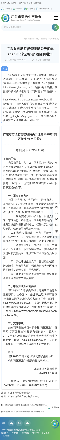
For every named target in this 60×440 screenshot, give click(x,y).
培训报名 (30, 8)
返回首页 (4, 433)
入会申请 (7, 8)
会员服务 (19, 8)
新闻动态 (44, 39)
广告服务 (45, 433)
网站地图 (15, 433)
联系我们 (6, 436)
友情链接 (25, 433)
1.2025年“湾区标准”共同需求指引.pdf (31, 356)
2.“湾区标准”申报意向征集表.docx (30, 360)
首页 (37, 39)
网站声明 (35, 433)
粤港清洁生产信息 (45, 8)
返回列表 (55, 407)
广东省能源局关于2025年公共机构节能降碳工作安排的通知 (27, 405)
